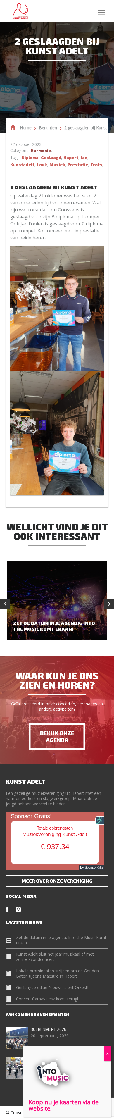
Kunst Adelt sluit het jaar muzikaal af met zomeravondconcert (55, 956)
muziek (57, 164)
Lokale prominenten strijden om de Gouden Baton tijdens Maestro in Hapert (57, 973)
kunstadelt (22, 164)
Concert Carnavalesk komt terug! (47, 999)
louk (42, 164)
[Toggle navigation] (101, 11)
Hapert (70, 157)
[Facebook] (7, 909)
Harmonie (41, 150)
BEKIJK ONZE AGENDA (57, 736)
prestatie (78, 164)
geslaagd (51, 157)
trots (96, 164)
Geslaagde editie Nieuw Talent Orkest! (52, 987)
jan (84, 157)
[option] (57, 601)
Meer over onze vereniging (57, 880)
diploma (30, 157)
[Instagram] (18, 909)
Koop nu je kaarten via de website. (64, 1105)
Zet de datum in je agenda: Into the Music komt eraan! (61, 940)
